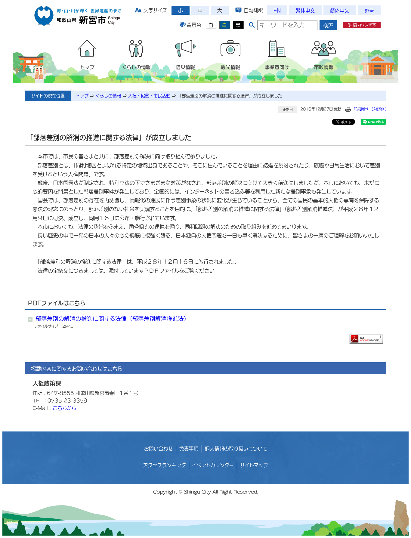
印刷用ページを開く (370, 109)
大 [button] (219, 10)
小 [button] (180, 10)
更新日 (288, 109)
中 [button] (200, 10)
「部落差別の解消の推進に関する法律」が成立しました (230, 96)
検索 (328, 25)
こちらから (64, 408)
